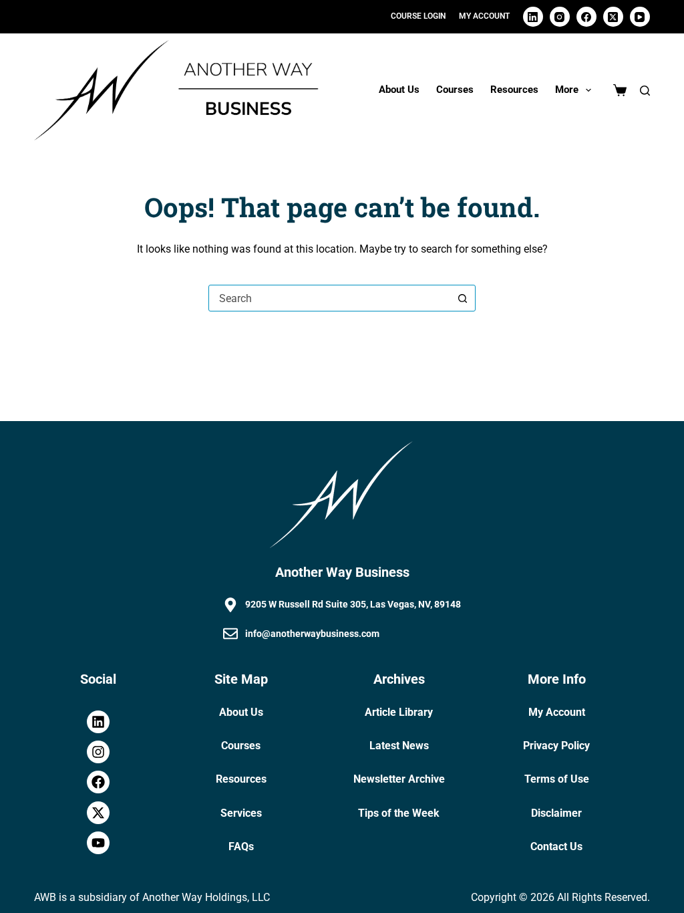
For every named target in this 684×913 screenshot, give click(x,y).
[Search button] (462, 298)
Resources (514, 90)
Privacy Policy (556, 745)
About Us (399, 90)
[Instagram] (560, 17)
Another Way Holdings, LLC (206, 897)
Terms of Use (556, 779)
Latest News (399, 745)
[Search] (645, 91)
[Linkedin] (98, 721)
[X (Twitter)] (613, 17)
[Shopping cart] (620, 90)
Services (241, 813)
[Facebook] (586, 17)
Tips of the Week (399, 813)
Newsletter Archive (399, 779)
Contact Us (556, 846)
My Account (556, 712)
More (566, 90)
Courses (455, 90)
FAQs (241, 846)
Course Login (418, 16)
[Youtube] (98, 842)
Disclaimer (556, 813)
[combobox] (329, 298)
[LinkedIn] (533, 17)
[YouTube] (640, 17)
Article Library (399, 712)
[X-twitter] (98, 812)
